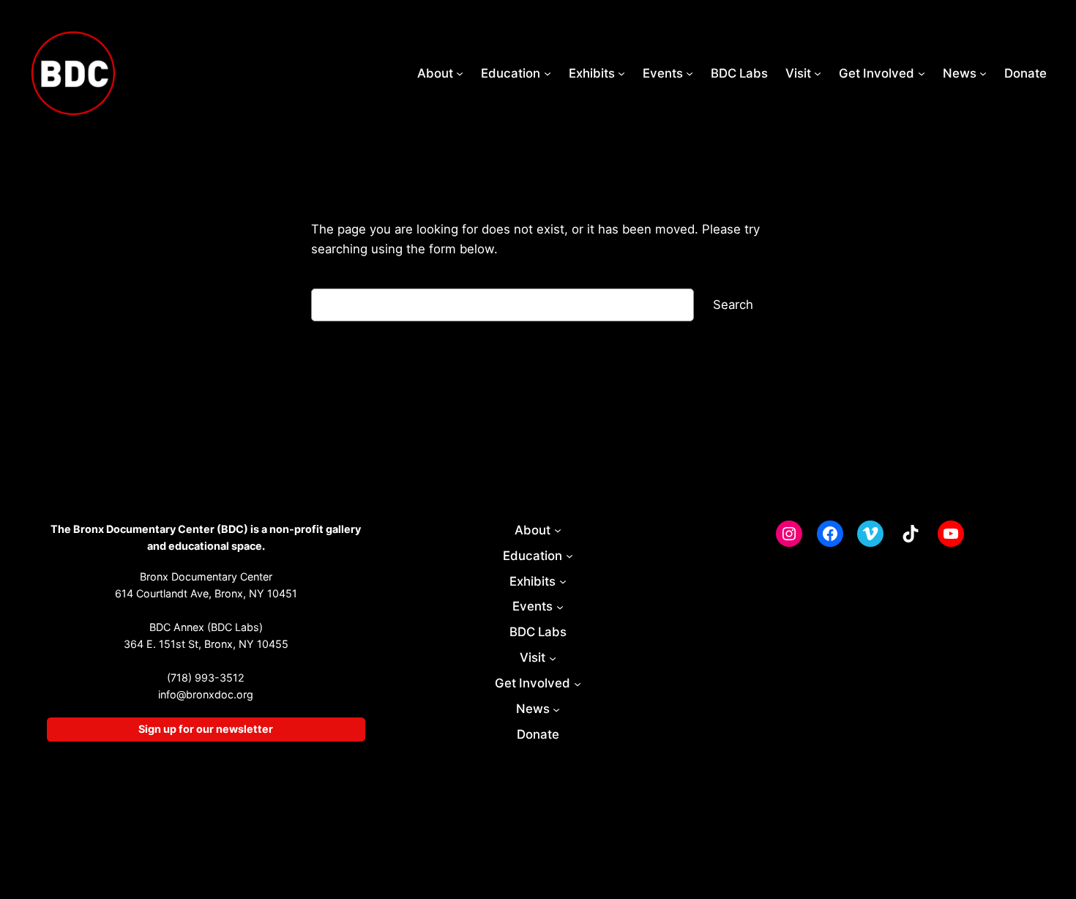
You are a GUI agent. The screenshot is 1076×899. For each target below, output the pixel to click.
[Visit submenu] (817, 73)
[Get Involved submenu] (921, 73)
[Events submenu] (689, 73)
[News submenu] (983, 73)
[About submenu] (459, 73)
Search (733, 304)
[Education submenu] (547, 73)
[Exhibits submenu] (621, 73)
